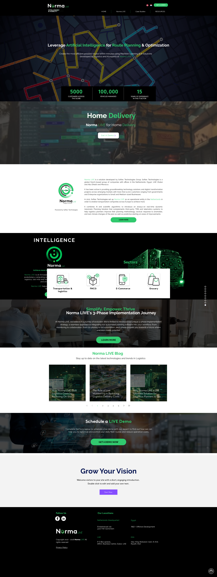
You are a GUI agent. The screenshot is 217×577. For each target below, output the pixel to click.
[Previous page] (92, 405)
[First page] (87, 405)
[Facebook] (57, 518)
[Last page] (129, 405)
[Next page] (124, 405)
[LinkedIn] (63, 518)
